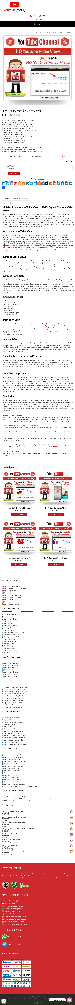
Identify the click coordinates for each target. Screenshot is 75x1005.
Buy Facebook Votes (10, 626)
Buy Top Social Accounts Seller (13, 731)
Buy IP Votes (8, 623)
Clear (63, 156)
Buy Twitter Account (10, 676)
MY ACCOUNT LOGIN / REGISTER (16, 998)
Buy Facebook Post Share (12, 782)
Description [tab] (7, 198)
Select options (19, 514)
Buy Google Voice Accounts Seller (14, 735)
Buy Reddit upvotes (10, 648)
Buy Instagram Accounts (11, 604)
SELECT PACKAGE (14, 156)
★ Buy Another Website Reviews (12, 707)
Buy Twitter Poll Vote (10, 619)
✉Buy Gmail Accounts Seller (11, 718)
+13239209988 (30, 149)
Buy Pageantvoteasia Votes (12, 637)
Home (37, 32)
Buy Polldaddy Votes (10, 646)
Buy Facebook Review (11, 773)
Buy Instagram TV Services (12, 597)
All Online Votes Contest (11, 652)
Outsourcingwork (36, 151)
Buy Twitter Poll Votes (11, 672)
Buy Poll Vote (8, 621)
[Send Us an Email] (34, 20)
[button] (70, 37)
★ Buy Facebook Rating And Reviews (13, 689)
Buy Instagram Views (10, 593)
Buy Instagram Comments (12, 595)
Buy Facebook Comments (12, 777)
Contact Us (37, 1000)
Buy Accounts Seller (10, 726)
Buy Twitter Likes (9, 667)
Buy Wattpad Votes (10, 630)
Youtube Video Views (46, 32)
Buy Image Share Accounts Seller (14, 738)
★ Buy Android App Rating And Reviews (14, 687)
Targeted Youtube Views (23, 181)
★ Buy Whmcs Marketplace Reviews (13, 705)
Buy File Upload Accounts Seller (14, 729)
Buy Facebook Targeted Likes (13, 757)
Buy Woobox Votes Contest (12, 635)
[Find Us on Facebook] (38, 20)
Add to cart (14, 173)
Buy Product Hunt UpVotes (12, 639)
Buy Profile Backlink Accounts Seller (15, 744)
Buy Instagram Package (11, 599)
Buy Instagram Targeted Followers (15, 588)
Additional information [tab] (20, 198)
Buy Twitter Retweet (10, 674)
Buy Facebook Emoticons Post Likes (15, 764)
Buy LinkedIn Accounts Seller (13, 742)
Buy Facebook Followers (12, 771)
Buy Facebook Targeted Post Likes (15, 762)
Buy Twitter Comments (11, 663)
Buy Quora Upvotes (10, 650)
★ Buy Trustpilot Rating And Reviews (13, 698)
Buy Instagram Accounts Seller (13, 740)
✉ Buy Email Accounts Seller (11, 720)
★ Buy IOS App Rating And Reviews (13, 694)
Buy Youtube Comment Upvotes (14, 632)
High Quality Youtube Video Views (59, 181)
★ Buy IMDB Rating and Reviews (12, 703)
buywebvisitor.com (31, 786)
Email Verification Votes (11, 617)
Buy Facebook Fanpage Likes (13, 755)
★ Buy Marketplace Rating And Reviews (14, 696)
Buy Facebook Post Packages (13, 766)
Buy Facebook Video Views (12, 779)
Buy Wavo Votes (9, 644)
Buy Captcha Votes (10, 628)
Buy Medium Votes (10, 641)
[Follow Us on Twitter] (41, 20)
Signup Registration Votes (12, 614)
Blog (29, 998)
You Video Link (10, 167)
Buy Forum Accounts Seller (12, 733)
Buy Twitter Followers (11, 665)
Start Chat (17, 937)
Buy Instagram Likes (10, 591)
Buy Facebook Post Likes (12, 759)
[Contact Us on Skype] (36, 20)
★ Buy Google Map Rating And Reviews (14, 691)
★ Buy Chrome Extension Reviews (13, 700)
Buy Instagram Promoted (12, 602)
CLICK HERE (53, 447)
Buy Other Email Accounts (11, 724)
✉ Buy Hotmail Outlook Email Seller (13, 722)
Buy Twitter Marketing (11, 670)
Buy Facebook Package (11, 768)
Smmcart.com (34, 801)
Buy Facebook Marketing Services (14, 784)
